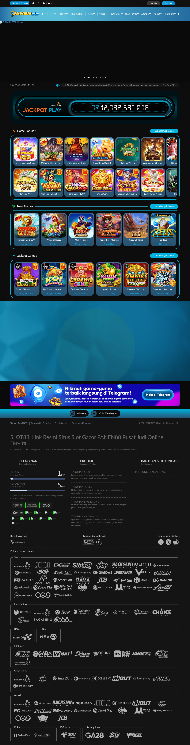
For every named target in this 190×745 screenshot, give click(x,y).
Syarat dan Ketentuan (82, 423)
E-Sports (169, 14)
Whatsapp (81, 413)
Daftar (168, 3)
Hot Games (51, 14)
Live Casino (77, 14)
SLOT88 (25, 450)
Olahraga (116, 14)
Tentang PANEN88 (18, 423)
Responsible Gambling (41, 423)
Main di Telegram (21, 3)
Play (55, 110)
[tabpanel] (95, 51)
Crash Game (131, 14)
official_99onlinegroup (108, 413)
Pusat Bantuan (61, 423)
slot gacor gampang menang (89, 450)
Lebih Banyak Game (164, 131)
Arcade (145, 14)
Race (90, 14)
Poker (157, 14)
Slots (63, 14)
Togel (102, 14)
